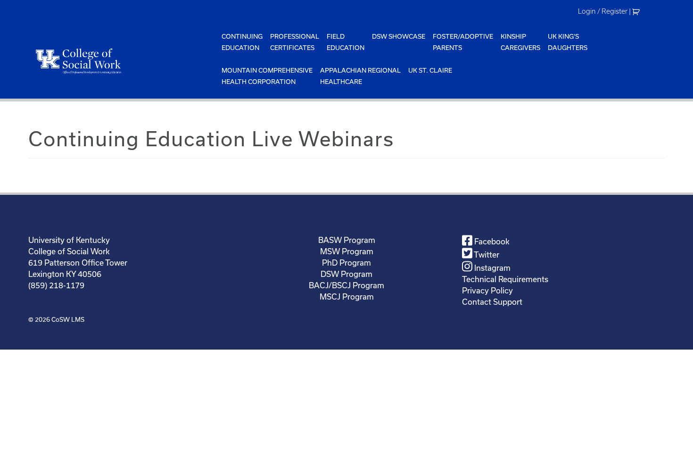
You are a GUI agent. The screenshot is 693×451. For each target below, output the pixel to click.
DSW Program (346, 273)
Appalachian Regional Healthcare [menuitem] (360, 76)
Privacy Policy (487, 290)
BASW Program (346, 239)
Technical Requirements (505, 279)
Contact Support (492, 301)
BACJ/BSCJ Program (346, 285)
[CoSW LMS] (123, 61)
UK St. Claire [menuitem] (430, 70)
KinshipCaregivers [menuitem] (520, 42)
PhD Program (346, 262)
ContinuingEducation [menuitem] (242, 42)
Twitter (485, 254)
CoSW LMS (67, 319)
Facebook (491, 241)
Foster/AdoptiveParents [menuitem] (463, 42)
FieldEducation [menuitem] (345, 42)
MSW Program (346, 251)
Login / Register (602, 11)
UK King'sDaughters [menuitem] (567, 42)
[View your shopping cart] (637, 11)
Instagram (491, 267)
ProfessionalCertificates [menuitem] (294, 42)
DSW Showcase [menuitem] (398, 36)
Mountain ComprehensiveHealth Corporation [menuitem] (267, 76)
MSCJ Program (347, 296)
